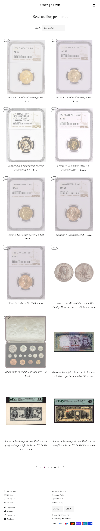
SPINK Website (10, 491)
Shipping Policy (58, 495)
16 (59, 467)
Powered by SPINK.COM (61, 518)
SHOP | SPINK (50, 5)
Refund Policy (57, 499)
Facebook (11, 508)
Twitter (9, 511)
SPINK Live (8, 495)
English (56, 509)
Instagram (11, 515)
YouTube (10, 519)
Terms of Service (59, 491)
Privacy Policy (57, 502)
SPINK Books (9, 502)
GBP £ (68, 509)
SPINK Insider (9, 499)
